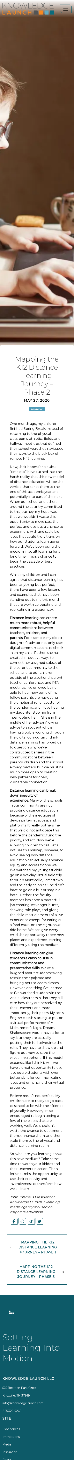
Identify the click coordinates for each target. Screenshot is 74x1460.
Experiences (11, 1429)
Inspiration (9, 1452)
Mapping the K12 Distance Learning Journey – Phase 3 (36, 1272)
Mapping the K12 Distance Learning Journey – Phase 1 (37, 1247)
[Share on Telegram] (31, 1221)
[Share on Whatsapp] (22, 1221)
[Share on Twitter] (39, 1221)
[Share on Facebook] (14, 1221)
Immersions (11, 1437)
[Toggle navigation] (66, 9)
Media (6, 1444)
